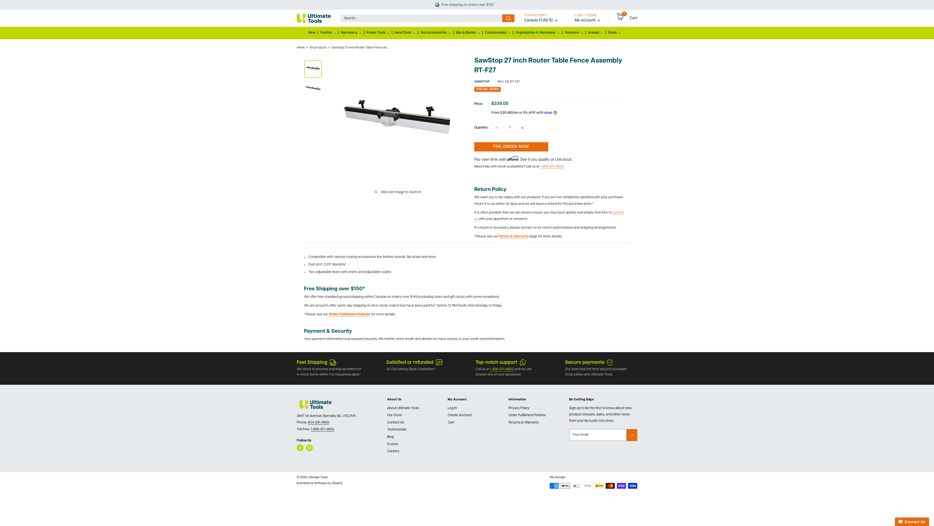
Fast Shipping (312, 362)
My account (585, 20)
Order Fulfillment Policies (527, 415)
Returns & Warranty (524, 422)
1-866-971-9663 (552, 167)
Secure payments (584, 362)
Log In (452, 408)
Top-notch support (496, 362)
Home (301, 47)
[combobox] (421, 18)
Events (392, 444)
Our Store (394, 415)
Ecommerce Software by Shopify (320, 483)
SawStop (482, 81)
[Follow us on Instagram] (309, 447)
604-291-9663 (318, 422)
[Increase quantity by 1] (522, 128)
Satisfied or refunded (409, 362)
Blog (390, 437)
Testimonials (396, 430)
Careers (393, 451)
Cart (451, 422)
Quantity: (481, 128)
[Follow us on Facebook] (300, 447)
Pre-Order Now (511, 147)
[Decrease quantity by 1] (497, 128)
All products (318, 47)
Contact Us (395, 422)
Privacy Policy (519, 408)
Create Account (460, 415)
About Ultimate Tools (403, 408)
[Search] (508, 18)
